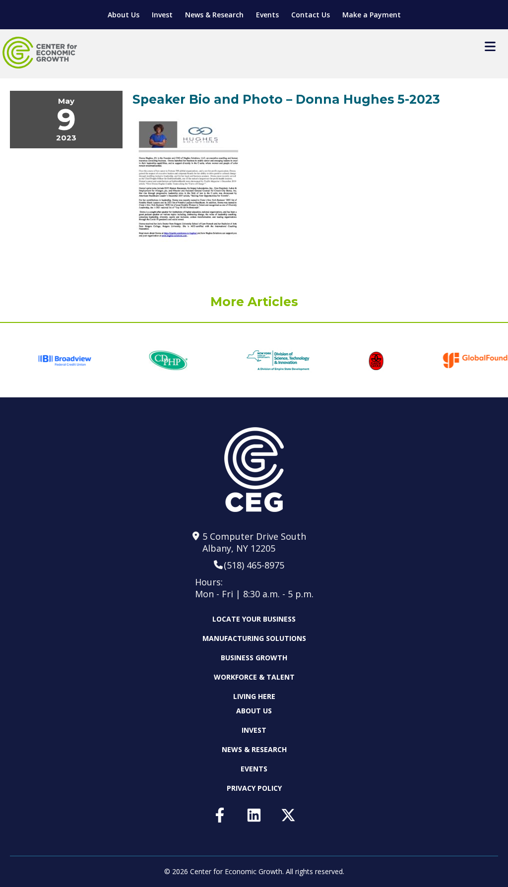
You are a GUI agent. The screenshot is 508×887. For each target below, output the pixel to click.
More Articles (254, 301)
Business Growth (254, 657)
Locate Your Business (254, 619)
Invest (162, 14)
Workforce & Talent (254, 677)
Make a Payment (371, 14)
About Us (123, 14)
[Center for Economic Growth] (39, 52)
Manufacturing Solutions (254, 638)
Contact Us (310, 14)
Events (267, 14)
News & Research (214, 14)
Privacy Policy (254, 788)
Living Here (254, 696)
